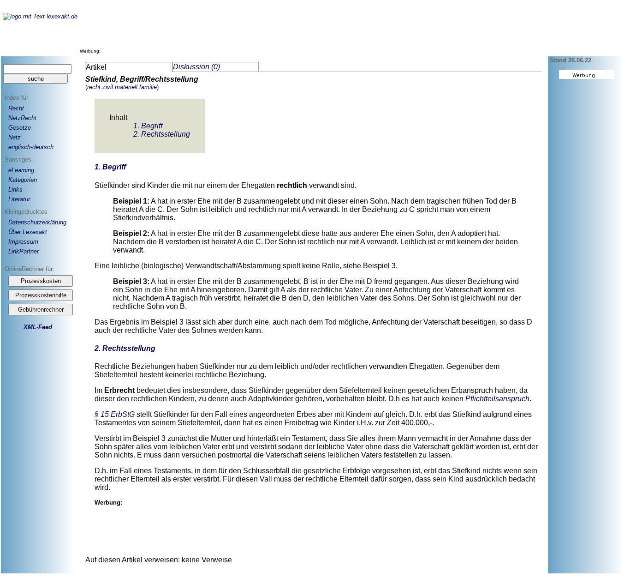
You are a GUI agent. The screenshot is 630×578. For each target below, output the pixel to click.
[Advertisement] (271, 32)
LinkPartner (23, 251)
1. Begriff (147, 126)
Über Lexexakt (27, 232)
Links (15, 189)
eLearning (21, 170)
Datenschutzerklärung (37, 222)
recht (94, 87)
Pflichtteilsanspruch (497, 399)
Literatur (19, 199)
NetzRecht (22, 117)
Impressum (23, 241)
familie (148, 87)
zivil (107, 87)
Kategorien (22, 179)
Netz (14, 137)
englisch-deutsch (30, 147)
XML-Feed (38, 327)
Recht (16, 108)
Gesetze (19, 127)
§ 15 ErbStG (115, 414)
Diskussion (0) (196, 67)
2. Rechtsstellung (161, 134)
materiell (126, 87)
